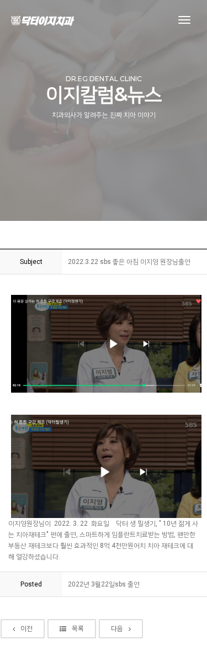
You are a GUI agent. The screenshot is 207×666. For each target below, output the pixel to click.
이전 (26, 628)
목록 (78, 628)
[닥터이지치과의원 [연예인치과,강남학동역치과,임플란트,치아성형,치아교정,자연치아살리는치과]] (42, 20)
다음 (117, 628)
